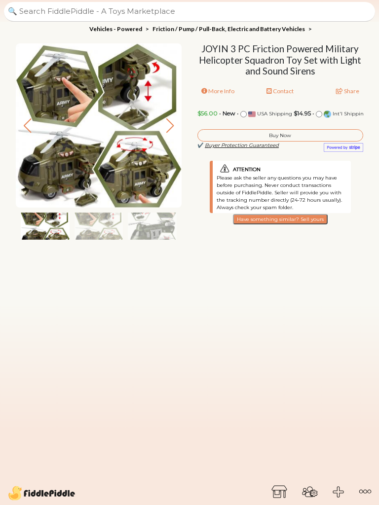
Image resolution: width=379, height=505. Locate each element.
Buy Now (280, 135)
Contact (283, 91)
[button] (170, 126)
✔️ (238, 145)
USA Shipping (274, 113)
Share (351, 91)
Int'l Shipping (349, 113)
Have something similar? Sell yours (280, 219)
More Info (220, 91)
